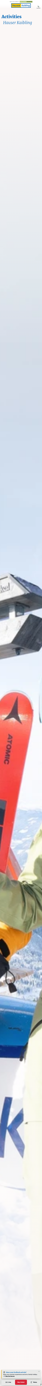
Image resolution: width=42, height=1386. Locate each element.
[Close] (39, 1371)
